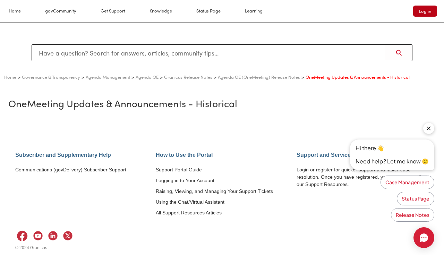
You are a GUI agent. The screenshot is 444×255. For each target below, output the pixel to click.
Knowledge (161, 10)
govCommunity (60, 10)
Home (15, 10)
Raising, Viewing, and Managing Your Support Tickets (214, 191)
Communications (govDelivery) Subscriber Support (70, 169)
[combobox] (208, 53)
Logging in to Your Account (185, 180)
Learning (254, 10)
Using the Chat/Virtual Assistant (190, 202)
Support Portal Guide (179, 169)
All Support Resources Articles (189, 212)
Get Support (113, 10)
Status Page (208, 10)
